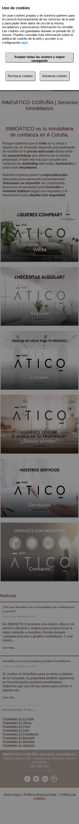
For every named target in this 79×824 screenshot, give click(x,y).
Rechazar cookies (20, 76)
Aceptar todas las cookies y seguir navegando (39, 58)
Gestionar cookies (54, 76)
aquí (24, 42)
